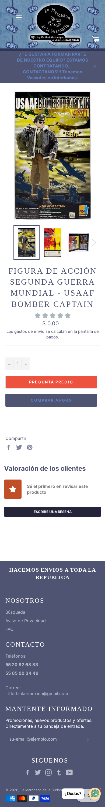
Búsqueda (15, 612)
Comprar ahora (51, 400)
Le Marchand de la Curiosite (43, 790)
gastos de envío (29, 331)
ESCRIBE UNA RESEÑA (53, 512)
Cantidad (14, 351)
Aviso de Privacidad (25, 620)
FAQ (9, 629)
